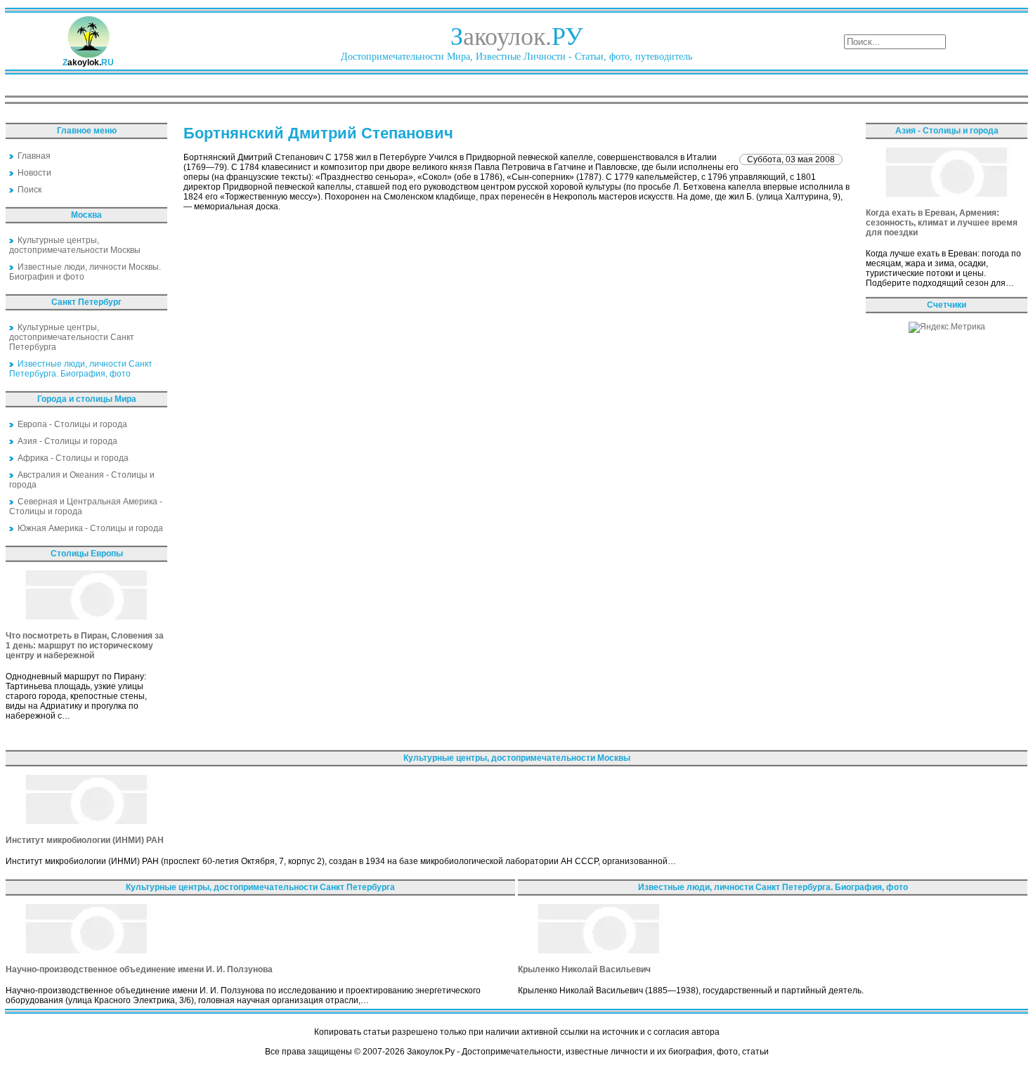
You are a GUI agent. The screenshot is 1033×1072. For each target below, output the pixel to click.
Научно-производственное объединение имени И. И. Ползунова (139, 969)
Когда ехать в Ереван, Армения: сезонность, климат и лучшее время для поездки (942, 222)
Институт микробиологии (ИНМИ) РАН (85, 840)
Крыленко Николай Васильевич (584, 969)
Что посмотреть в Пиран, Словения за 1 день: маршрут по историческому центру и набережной (85, 645)
